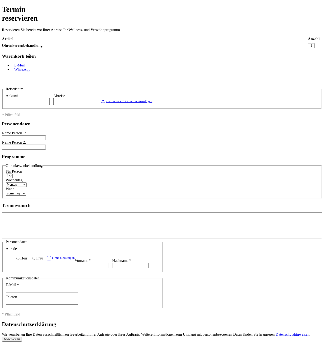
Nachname (121, 261)
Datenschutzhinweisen (292, 334)
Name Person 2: (14, 142)
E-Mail (12, 285)
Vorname (83, 261)
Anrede (11, 249)
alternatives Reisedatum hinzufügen (127, 101)
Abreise (59, 96)
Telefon (11, 297)
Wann (10, 189)
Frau (39, 258)
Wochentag (14, 180)
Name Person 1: (14, 133)
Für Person (14, 171)
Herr (23, 258)
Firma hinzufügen (61, 258)
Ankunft (12, 96)
